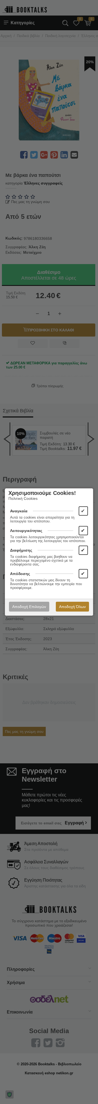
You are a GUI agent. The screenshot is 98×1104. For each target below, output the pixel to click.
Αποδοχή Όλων (72, 606)
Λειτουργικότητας (26, 530)
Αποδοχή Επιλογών (29, 606)
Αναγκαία (18, 511)
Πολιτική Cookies (23, 498)
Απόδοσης (20, 573)
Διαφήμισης (21, 550)
